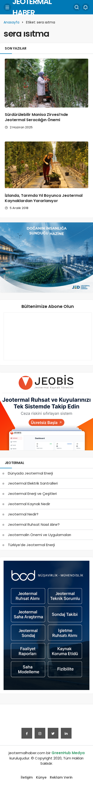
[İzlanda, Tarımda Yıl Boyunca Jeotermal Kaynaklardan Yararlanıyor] (46, 164)
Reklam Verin (61, 777)
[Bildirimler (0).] (85, 7)
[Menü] (7, 7)
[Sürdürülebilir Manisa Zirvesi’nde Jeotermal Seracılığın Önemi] (46, 83)
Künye (41, 777)
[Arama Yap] (77, 7)
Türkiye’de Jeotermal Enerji (31, 544)
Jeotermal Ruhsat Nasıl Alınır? (34, 524)
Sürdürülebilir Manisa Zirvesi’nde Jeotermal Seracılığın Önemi (36, 117)
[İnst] (40, 733)
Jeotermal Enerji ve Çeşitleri (32, 493)
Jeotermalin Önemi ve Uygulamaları (39, 534)
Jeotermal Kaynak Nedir (29, 503)
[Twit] (53, 733)
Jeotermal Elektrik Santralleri (33, 483)
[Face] (26, 733)
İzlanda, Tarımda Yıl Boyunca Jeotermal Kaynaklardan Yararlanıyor (44, 198)
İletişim (27, 777)
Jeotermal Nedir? (23, 514)
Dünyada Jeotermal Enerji (30, 473)
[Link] (66, 733)
